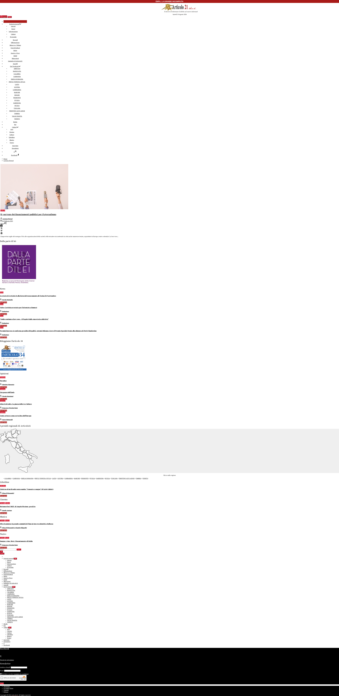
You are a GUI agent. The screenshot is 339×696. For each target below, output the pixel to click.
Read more (3, 302)
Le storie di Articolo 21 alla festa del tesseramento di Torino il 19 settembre (28, 296)
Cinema (11, 132)
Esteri (13, 29)
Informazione (13, 32)
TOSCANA (17, 108)
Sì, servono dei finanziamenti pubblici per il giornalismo (28, 214)
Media (15, 122)
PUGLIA (17, 100)
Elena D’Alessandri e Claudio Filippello (14, 528)
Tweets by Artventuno (7, 660)
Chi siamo (7, 687)
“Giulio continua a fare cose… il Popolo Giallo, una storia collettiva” (24, 319)
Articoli (2, 210)
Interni (13, 26)
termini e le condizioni (21, 674)
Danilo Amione (7, 510)
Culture (13, 34)
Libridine (12, 137)
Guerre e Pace (15, 53)
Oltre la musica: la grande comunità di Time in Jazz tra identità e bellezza (26, 524)
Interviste (15, 146)
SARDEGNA (17, 103)
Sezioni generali (14, 24)
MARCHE (17, 92)
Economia (13, 37)
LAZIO (17, 84)
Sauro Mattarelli (7, 420)
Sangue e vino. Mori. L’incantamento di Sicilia (16, 541)
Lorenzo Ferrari (7, 219)
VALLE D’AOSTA (17, 116)
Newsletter (15, 148)
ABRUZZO (17, 69)
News (1, 292)
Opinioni (2, 377)
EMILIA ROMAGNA (17, 79)
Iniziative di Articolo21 (15, 61)
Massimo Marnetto (8, 385)
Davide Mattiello (7, 300)
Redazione (5, 311)
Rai (15, 125)
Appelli (15, 64)
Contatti (6, 690)
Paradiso (3, 381)
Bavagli (15, 40)
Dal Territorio (14, 66)
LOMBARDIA (17, 90)
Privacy (6, 692)
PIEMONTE (17, 98)
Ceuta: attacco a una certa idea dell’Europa (15, 416)
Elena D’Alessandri (8, 493)
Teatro (12, 143)
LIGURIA (17, 87)
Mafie (15, 50)
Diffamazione (15, 43)
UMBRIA (17, 114)
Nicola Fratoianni (7, 396)
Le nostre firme (8, 688)
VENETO (17, 119)
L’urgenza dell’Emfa (7, 392)
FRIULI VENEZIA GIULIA (17, 82)
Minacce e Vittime (15, 45)
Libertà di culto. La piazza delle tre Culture (16, 404)
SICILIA (17, 106)
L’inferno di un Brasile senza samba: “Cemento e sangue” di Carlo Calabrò (26, 489)
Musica (12, 140)
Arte (11, 129)
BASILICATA (17, 71)
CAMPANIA (17, 76)
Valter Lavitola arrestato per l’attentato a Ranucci (18, 308)
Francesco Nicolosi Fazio (10, 408)
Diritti (15, 56)
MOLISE (17, 95)
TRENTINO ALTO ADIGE (17, 111)
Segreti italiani (15, 48)
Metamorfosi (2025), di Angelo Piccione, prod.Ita (17, 507)
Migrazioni (15, 58)
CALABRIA (17, 74)
